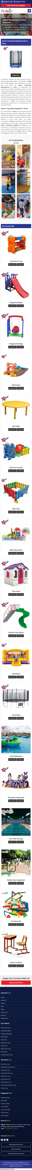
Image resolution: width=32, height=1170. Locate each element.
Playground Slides (6, 1031)
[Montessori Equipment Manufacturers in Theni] (16, 780)
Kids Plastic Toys (5, 1076)
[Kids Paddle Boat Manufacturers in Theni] (16, 739)
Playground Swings (6, 1034)
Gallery (3, 1003)
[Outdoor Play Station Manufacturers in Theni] (16, 615)
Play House (4, 1052)
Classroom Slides (5, 1109)
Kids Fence (4, 1046)
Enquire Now (12, 264)
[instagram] (7, 1140)
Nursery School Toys (6, 1073)
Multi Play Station (6, 1049)
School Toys (4, 1088)
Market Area (4, 1018)
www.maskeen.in (16, 1149)
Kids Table (4, 1040)
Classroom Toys (5, 1070)
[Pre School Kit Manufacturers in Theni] (16, 904)
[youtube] (5, 1140)
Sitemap (3, 1015)
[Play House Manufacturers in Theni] (16, 574)
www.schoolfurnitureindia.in (16, 1153)
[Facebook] (2, 1140)
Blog (2, 1009)
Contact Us (4, 1012)
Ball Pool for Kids (6, 1043)
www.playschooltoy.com (16, 1144)
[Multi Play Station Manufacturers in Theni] (16, 533)
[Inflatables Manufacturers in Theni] (16, 657)
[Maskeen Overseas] (6, 11)
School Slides (5, 1106)
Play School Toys (5, 1028)
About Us (3, 1000)
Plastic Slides (5, 1112)
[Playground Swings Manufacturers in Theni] (16, 327)
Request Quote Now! (16, 983)
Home (3, 997)
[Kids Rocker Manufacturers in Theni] (16, 368)
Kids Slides (4, 1100)
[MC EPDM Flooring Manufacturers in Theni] (16, 822)
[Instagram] (8, 157)
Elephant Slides (5, 1097)
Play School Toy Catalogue (16, 5)
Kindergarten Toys (6, 1082)
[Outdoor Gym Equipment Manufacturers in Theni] (16, 863)
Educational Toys (6, 1079)
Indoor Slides (4, 1115)
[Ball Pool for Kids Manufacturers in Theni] (16, 450)
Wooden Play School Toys (8, 1067)
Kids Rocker (4, 1037)
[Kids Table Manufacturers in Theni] (16, 409)
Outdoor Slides (5, 1103)
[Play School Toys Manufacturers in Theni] (16, 244)
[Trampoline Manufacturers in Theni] (16, 698)
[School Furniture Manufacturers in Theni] (16, 945)
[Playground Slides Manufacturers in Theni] (16, 285)
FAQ (2, 1006)
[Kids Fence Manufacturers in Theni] (16, 492)
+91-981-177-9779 (8, 1)
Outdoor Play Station (7, 1055)
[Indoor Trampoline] (16, 59)
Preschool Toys (5, 1064)
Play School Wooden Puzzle (8, 1085)
